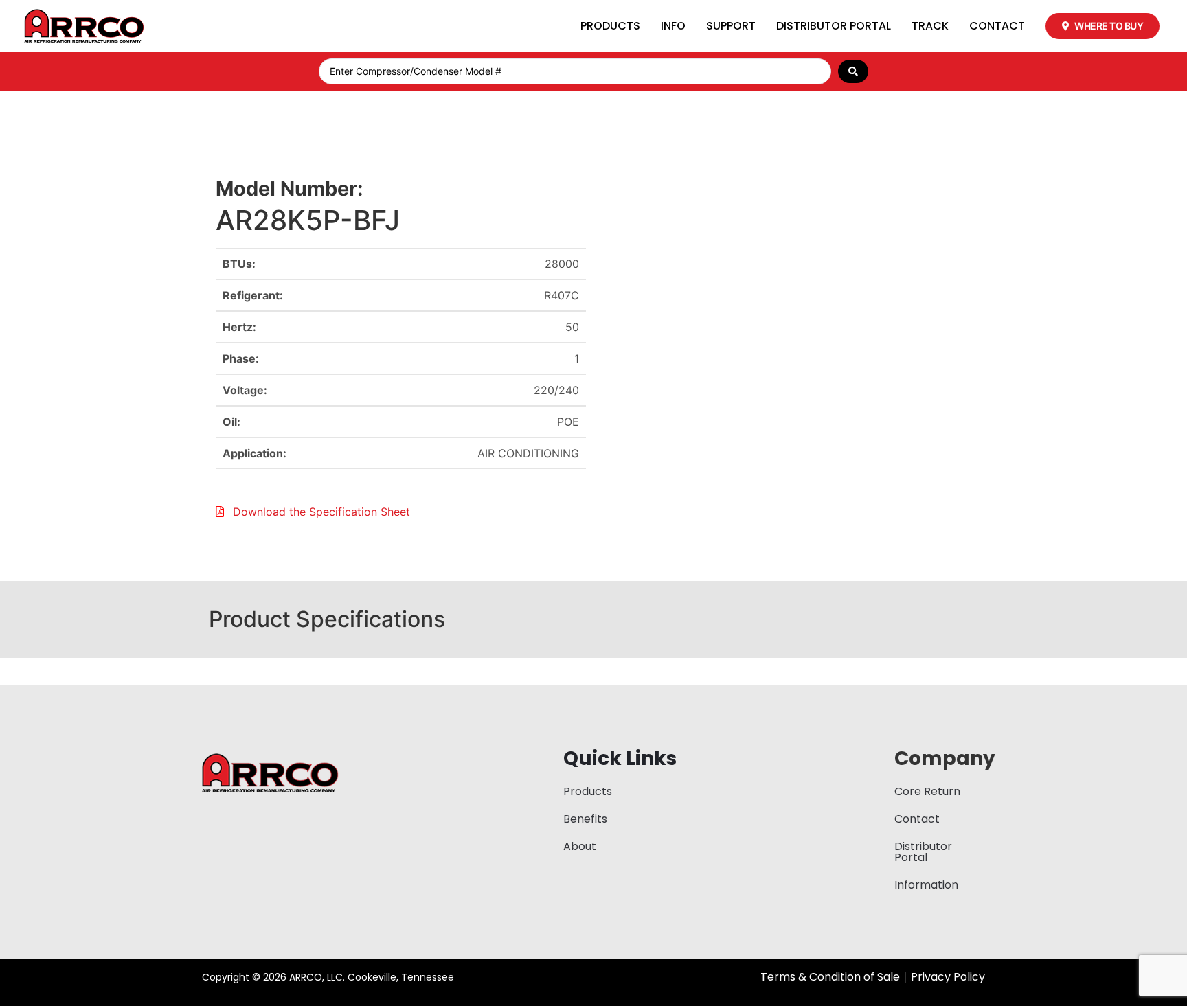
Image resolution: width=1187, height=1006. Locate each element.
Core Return (927, 791)
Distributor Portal (833, 26)
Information (926, 885)
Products (610, 26)
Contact (997, 26)
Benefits (585, 819)
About (579, 846)
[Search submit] (853, 71)
